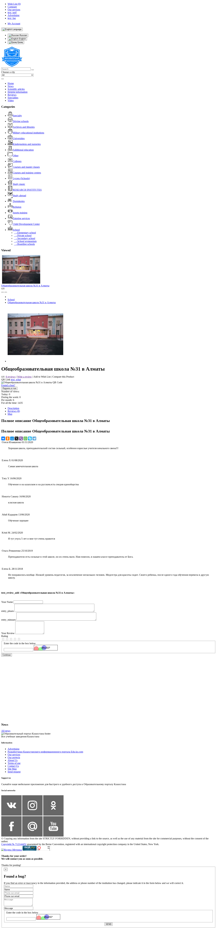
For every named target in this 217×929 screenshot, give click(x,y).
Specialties (13, 97)
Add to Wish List (42, 376)
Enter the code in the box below (20, 643)
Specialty (17, 115)
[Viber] (21, 438)
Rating (4, 636)
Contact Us (13, 766)
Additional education (23, 149)
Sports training (20, 212)
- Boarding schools (24, 244)
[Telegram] (34, 438)
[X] (16, 438)
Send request (14, 771)
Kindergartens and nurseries (27, 144)
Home (11, 83)
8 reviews (10, 376)
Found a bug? (8, 385)
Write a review (24, 376)
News (11, 86)
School (16, 229)
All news (5, 730)
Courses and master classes (26, 167)
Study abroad (19, 195)
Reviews (12, 94)
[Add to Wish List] (5, 292)
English (22, 39)
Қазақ (20, 42)
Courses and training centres (27, 172)
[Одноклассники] (8, 438)
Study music (19, 184)
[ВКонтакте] (3, 438)
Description (13, 408)
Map (10, 414)
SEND (108, 924)
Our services (14, 754)
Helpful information (17, 92)
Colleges (17, 161)
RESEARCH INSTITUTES (27, 189)
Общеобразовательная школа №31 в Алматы (25, 285)
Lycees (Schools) (21, 178)
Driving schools (21, 121)
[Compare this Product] (2, 292)
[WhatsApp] (25, 438)
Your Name (7, 602)
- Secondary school (24, 238)
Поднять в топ (9, 388)
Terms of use (14, 763)
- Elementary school (25, 232)
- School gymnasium (25, 241)
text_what (16, 379)
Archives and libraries (24, 127)
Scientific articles (16, 89)
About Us (12, 760)
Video (11, 100)
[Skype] (30, 438)
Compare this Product (63, 376)
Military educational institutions (28, 132)
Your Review (8, 633)
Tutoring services (21, 218)
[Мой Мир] (12, 438)
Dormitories (19, 201)
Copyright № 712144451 (14, 844)
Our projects (14, 757)
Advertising (13, 749)
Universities (19, 138)
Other (15, 155)
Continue (7, 655)
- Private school (22, 235)
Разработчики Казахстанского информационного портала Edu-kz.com (45, 751)
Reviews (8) (14, 411)
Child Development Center (26, 224)
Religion (17, 207)
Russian (23, 35)
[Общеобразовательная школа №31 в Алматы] (35, 361)
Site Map (12, 769)
